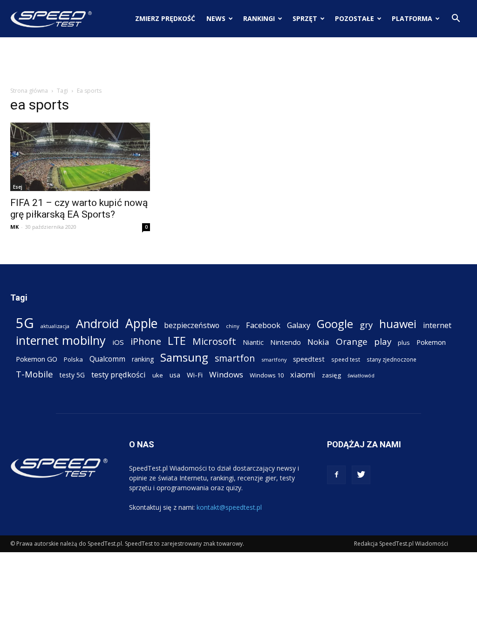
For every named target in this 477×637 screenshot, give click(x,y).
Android (97, 324)
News (215, 18)
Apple (141, 324)
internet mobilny (61, 340)
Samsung (184, 357)
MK (14, 226)
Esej (17, 187)
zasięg (331, 375)
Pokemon (431, 342)
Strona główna (29, 91)
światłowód (361, 375)
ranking (143, 359)
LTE (177, 341)
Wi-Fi (195, 374)
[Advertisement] (238, 62)
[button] (455, 19)
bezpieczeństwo (191, 325)
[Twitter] (361, 475)
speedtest (309, 358)
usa (175, 374)
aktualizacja (55, 325)
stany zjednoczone (391, 359)
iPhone (145, 341)
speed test (345, 359)
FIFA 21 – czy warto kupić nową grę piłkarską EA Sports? (79, 208)
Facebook (263, 325)
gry (366, 324)
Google (335, 324)
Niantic (253, 342)
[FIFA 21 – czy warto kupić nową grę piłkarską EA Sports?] (80, 157)
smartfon (235, 358)
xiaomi (302, 374)
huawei (397, 324)
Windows (226, 374)
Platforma (412, 18)
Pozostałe (354, 18)
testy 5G (72, 374)
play (382, 341)
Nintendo (285, 342)
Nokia (318, 342)
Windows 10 (267, 375)
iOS (118, 342)
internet (437, 325)
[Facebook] (336, 475)
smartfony (273, 359)
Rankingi (259, 18)
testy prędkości (118, 374)
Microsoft (214, 341)
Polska (73, 359)
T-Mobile (34, 374)
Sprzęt (305, 18)
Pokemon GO (36, 358)
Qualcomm (107, 359)
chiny (232, 325)
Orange (352, 342)
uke (157, 375)
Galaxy (298, 325)
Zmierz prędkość (165, 18)
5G (25, 323)
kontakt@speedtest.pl (229, 507)
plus (404, 342)
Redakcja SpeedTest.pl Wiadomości (401, 544)
